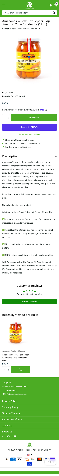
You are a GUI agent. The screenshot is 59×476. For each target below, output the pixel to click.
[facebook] (2, 436)
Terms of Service (11, 413)
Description (10, 156)
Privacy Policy (9, 401)
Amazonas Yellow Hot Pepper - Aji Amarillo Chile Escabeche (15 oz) (16, 358)
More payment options (29, 134)
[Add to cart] (20, 369)
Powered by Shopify (42, 450)
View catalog (3, 5)
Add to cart (34, 117)
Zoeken (54, 12)
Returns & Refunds (12, 419)
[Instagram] (8, 436)
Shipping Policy (10, 407)
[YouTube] (15, 436)
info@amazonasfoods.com (16, 394)
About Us (7, 425)
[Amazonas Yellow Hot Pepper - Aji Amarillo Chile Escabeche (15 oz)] (16, 334)
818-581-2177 (10, 391)
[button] (8, 115)
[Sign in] (50, 5)
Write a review (29, 301)
